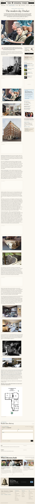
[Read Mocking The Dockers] (25, 73)
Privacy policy (30, 492)
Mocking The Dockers (30, 73)
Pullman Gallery (20, 336)
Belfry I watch (23, 493)
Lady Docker (4, 52)
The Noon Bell (6, 494)
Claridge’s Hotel (6, 159)
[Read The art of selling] (28, 463)
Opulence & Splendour (11, 5)
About (15, 492)
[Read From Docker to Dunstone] (25, 66)
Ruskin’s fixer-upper (27, 106)
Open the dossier (27, 98)
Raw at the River (26, 104)
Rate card (23, 494)
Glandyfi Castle (3, 272)
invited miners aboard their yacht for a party (13, 269)
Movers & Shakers (3, 5)
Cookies (29, 495)
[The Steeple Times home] (17, 3)
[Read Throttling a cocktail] (17, 463)
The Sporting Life (23, 5)
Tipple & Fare (16, 5)
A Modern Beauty (30, 69)
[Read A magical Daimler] (25, 77)
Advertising (23, 492)
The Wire (31, 5)
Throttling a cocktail (16, 467)
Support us (9, 494)
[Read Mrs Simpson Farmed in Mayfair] (6, 463)
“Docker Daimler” (6, 170)
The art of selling (26, 467)
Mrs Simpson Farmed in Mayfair (5, 468)
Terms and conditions (31, 496)
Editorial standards (17, 493)
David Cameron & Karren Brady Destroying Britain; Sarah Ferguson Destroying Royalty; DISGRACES (29, 119)
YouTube (2, 494)
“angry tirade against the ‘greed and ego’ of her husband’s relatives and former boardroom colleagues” (11, 374)
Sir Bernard (2, 155)
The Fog (7, 5)
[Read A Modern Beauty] (25, 69)
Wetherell (12, 334)
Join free (31, 481)
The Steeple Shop (17, 500)
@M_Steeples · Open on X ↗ (27, 126)
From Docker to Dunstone (31, 65)
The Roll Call (27, 5)
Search (29, 53)
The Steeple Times (13, 18)
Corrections (16, 494)
